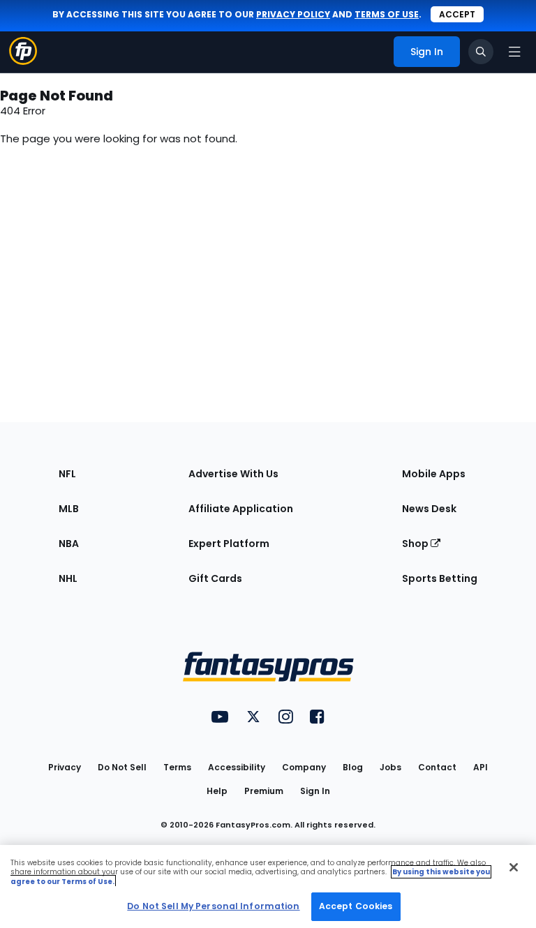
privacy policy (293, 14)
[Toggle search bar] (480, 51)
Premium (263, 791)
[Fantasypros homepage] (23, 61)
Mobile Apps (434, 474)
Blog (353, 767)
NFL (67, 474)
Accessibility (236, 767)
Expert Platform (228, 544)
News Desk (429, 509)
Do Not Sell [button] (122, 767)
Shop (416, 544)
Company (304, 767)
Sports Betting (439, 578)
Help (217, 791)
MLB (69, 509)
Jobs (390, 767)
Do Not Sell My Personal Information (213, 906)
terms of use (387, 14)
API (480, 767)
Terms (177, 767)
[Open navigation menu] (514, 51)
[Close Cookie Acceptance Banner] (513, 867)
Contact (437, 767)
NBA (69, 544)
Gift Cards (215, 578)
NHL (68, 578)
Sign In (315, 791)
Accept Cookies (356, 906)
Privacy (64, 767)
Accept (457, 14)
